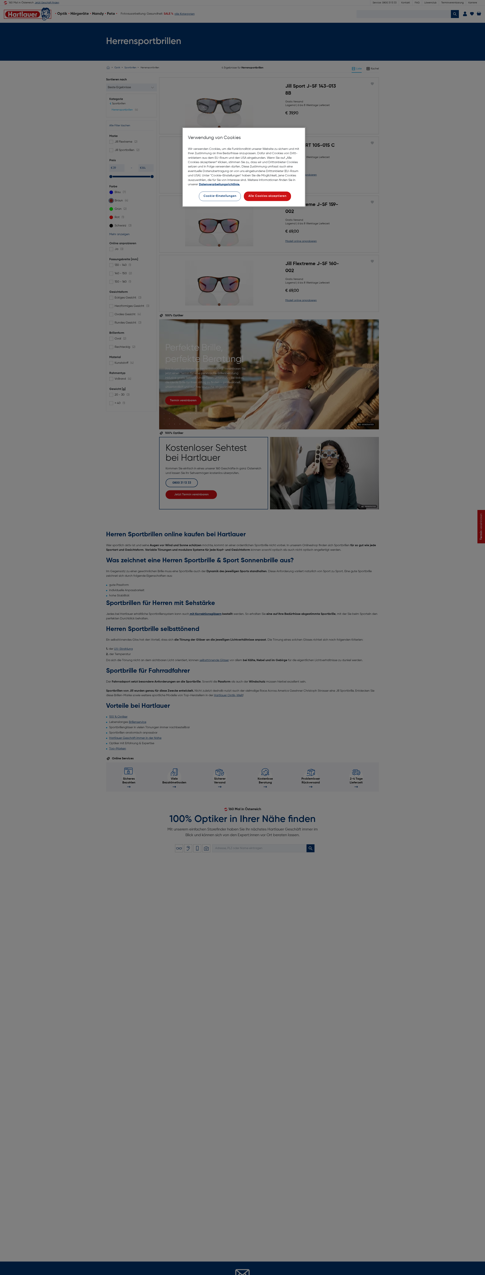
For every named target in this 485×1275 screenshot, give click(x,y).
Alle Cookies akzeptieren (267, 196)
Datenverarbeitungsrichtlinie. (219, 184)
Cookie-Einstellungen (219, 196)
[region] (243, 167)
